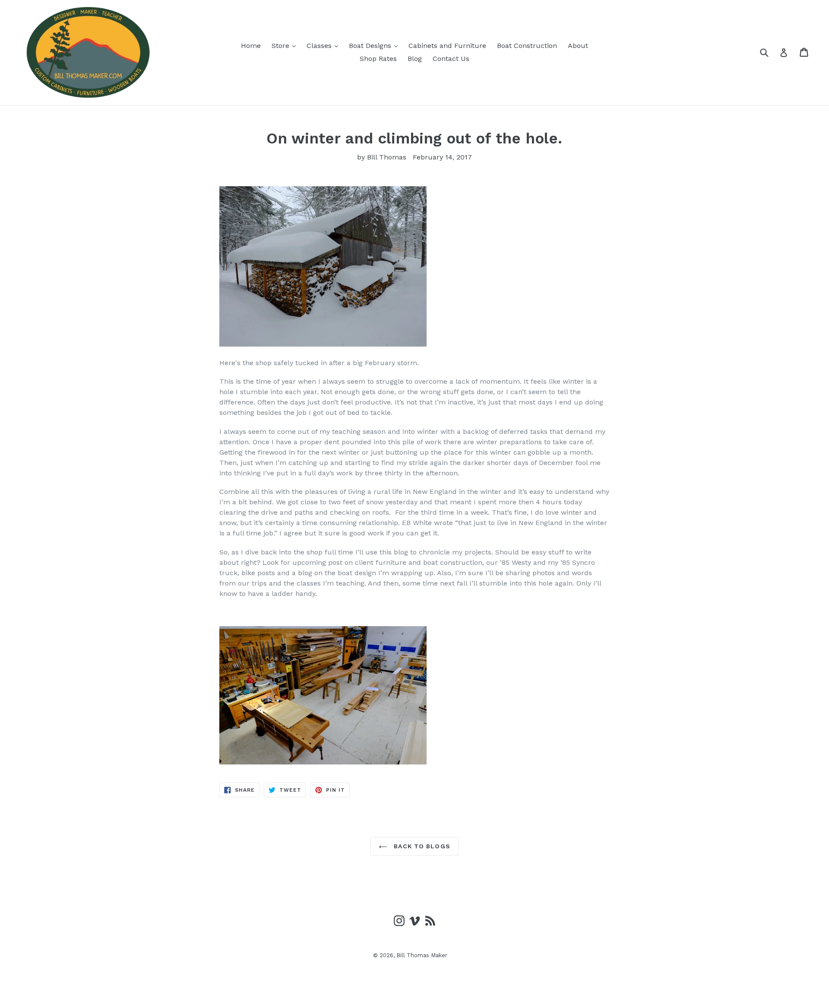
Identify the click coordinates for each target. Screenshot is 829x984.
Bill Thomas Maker (421, 955)
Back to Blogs (421, 846)
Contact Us (451, 58)
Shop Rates (378, 58)
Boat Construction (527, 45)
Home (251, 45)
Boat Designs (375, 45)
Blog (415, 58)
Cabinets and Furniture (447, 45)
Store (286, 45)
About (578, 45)
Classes (324, 45)
